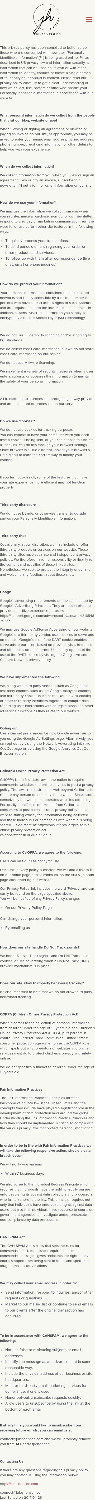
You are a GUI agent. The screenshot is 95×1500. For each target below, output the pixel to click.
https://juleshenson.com (19, 1483)
